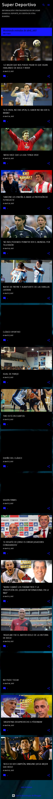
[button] (48, 76)
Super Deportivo (19, 4)
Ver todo (7, 34)
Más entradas (26, 787)
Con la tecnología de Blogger (28, 795)
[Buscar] (43, 5)
